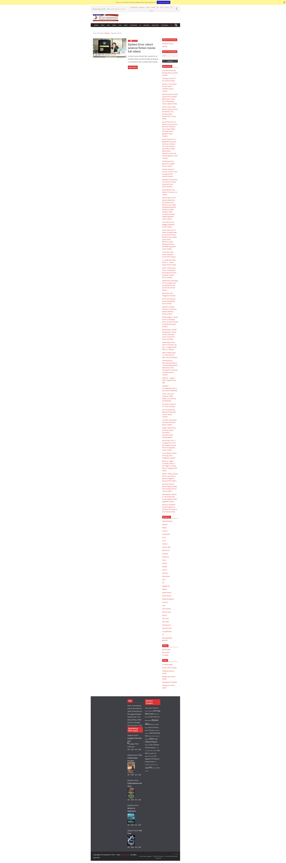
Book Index (166, 650)
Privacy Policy (158, 858)
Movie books (166, 593)
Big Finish (147, 717)
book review (152, 717)
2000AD (146, 708)
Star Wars (165, 622)
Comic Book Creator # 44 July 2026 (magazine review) (169, 455)
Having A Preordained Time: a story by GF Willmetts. (170, 388)
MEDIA (164, 589)
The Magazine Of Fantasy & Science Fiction (152, 759)
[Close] (284, 2)
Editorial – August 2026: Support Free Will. (169, 380)
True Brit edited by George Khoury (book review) (170, 72)
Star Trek (165, 618)
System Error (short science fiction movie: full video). (142, 48)
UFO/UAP (154, 768)
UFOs (158, 768)
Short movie (134, 40)
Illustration (133, 25)
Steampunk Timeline (169, 682)
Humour (165, 573)
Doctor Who (166, 547)
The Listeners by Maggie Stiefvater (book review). (168, 224)
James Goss (147, 733)
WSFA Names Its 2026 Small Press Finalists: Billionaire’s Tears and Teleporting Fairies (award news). (170, 99)
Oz (136, 749)
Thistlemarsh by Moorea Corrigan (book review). (168, 163)
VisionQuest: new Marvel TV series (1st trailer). (169, 192)
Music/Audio (155, 25)
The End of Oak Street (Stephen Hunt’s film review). (169, 254)
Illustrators (152, 730)
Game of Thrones (153, 727)
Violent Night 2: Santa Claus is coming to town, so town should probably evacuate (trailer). (170, 322)
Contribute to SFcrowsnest (158, 856)
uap (146, 768)
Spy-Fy (151, 10)
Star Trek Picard (154, 750)
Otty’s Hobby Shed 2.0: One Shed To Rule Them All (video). (170, 355)
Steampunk (166, 625)
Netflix (156, 739)
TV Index (165, 655)
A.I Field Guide (167, 664)
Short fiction (166, 609)
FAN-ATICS (166, 550)
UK (128, 749)
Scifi (171, 7)
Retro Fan (147, 745)
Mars (146, 736)
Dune (157, 724)
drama (151, 724)
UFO (150, 767)
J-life (157, 7)
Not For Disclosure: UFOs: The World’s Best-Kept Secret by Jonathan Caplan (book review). (169, 272)
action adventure (153, 708)
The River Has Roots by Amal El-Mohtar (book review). (169, 422)
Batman (155, 714)
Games (125, 25)
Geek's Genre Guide (169, 668)
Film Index (166, 652)
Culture (148, 7)
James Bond (157, 730)
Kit (140, 25)
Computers (141, 7)
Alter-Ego (156, 711)
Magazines (146, 25)
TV (171, 25)
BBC (158, 714)
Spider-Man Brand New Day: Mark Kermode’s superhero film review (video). (169, 432)
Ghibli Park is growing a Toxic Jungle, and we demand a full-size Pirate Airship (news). (170, 285)
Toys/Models (164, 25)
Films (119, 25)
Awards (96, 25)
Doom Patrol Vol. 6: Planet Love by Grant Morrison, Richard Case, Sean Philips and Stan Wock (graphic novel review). (169, 129)
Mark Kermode (155, 733)
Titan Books (153, 764)
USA (132, 749)
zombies (147, 771)
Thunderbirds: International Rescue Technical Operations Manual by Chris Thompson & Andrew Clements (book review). (170, 368)
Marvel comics (152, 736)
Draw (155, 724)
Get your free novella (163, 2)
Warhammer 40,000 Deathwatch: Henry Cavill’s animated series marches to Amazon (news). (169, 334)
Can (139, 749)
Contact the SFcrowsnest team (171, 856)
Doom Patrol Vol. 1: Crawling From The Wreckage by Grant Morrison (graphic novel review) (169, 445)
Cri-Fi (164, 541)
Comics (114, 25)
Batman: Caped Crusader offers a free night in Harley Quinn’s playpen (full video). (169, 466)
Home (106, 33)
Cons (108, 25)
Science (167, 7)
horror (147, 730)
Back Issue (149, 714)
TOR (156, 764)
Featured (165, 557)
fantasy (146, 727)
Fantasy (153, 7)
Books (102, 25)
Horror (161, 7)
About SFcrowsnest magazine (145, 856)
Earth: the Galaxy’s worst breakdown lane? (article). (169, 301)
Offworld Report (168, 599)
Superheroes (167, 628)
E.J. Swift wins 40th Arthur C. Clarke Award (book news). (169, 262)
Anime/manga (133, 7)
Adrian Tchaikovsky (149, 711)
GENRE (164, 567)
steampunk (151, 753)
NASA (151, 739)
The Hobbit (151, 756)
